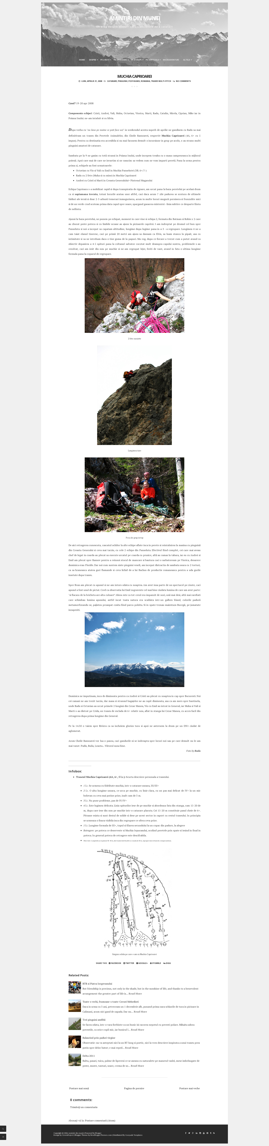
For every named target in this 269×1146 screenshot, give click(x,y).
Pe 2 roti (104, 59)
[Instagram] (200, 1133)
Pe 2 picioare (120, 59)
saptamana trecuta (86, 194)
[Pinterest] (207, 1133)
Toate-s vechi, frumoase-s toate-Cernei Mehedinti (111, 1001)
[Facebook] (185, 1133)
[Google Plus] (193, 1133)
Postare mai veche (189, 1088)
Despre (92, 59)
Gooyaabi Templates (133, 1135)
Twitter (129, 963)
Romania (145, 81)
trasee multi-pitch (161, 81)
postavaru (134, 81)
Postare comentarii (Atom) (100, 1120)
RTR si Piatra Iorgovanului (97, 983)
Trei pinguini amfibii (94, 1019)
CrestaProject (67, 1135)
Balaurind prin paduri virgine (99, 1037)
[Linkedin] (196, 1133)
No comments (183, 81)
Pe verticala (152, 59)
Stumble (156, 963)
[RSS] (213, 1133)
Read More (135, 993)
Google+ (143, 963)
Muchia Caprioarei (134, 76)
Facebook (115, 963)
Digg (168, 963)
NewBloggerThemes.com (101, 1135)
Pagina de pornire (134, 1088)
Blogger (98, 1133)
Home (82, 59)
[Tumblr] (210, 1133)
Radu (198, 750)
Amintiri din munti (134, 18)
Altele (186, 59)
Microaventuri (171, 59)
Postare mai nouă (79, 1088)
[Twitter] (189, 1133)
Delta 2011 (89, 1055)
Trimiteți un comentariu (83, 1107)
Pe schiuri (136, 59)
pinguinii (122, 81)
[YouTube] (203, 1133)
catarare (112, 81)
